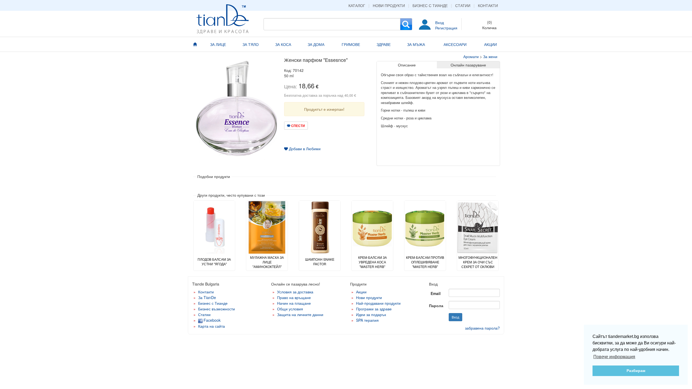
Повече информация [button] (614, 356)
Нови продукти (389, 5)
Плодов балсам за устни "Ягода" (214, 261)
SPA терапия (367, 320)
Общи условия (290, 308)
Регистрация (446, 28)
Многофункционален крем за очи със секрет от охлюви (477, 262)
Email (436, 293)
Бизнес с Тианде (430, 5)
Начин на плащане (294, 303)
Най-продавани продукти (378, 303)
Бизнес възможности (216, 308)
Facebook (211, 320)
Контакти (488, 5)
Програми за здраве (374, 308)
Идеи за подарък (371, 314)
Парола (436, 305)
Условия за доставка (295, 291)
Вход (439, 22)
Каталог (356, 5)
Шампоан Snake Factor (319, 261)
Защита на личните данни (300, 314)
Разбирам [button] (636, 370)
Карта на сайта (211, 326)
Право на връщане (294, 297)
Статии (462, 5)
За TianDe (207, 297)
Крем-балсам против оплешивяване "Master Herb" (425, 262)
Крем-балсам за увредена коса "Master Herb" (372, 262)
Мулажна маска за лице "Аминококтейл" (267, 262)
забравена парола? (482, 328)
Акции (361, 291)
